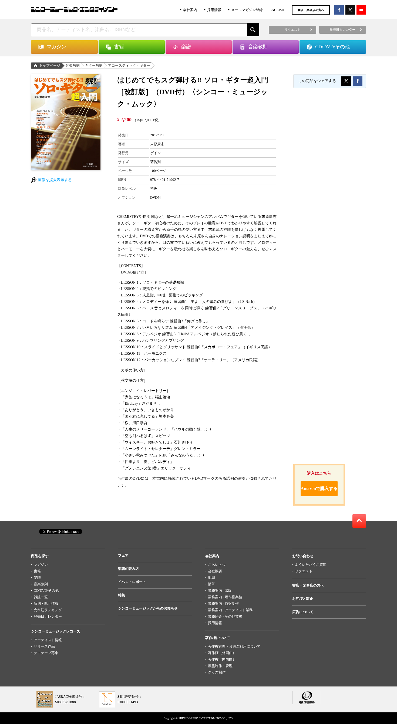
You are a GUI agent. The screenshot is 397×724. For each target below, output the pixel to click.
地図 (211, 578)
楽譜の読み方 (128, 569)
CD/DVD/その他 (46, 590)
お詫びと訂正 (302, 599)
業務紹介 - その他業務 (225, 616)
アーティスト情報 (48, 640)
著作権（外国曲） (222, 653)
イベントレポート (132, 582)
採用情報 (214, 10)
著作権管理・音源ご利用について (234, 646)
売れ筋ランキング (48, 610)
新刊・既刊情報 (46, 603)
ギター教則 (94, 65)
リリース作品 (44, 646)
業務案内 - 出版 (220, 590)
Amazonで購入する (319, 488)
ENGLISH (277, 10)
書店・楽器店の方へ (311, 10)
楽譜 (37, 578)
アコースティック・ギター (129, 65)
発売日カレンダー (48, 616)
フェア (123, 555)
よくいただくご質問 (311, 565)
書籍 (37, 571)
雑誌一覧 (41, 597)
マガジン (41, 565)
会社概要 (215, 571)
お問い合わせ (302, 556)
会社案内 (190, 10)
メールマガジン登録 (247, 10)
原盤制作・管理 (220, 666)
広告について (302, 612)
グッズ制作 (217, 672)
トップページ (49, 65)
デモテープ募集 (46, 653)
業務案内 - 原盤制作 (223, 603)
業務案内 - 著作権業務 (225, 597)
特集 (121, 595)
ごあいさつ (217, 565)
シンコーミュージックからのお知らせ (148, 608)
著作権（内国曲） (222, 659)
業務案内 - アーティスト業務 (230, 610)
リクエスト (303, 571)
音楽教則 (73, 65)
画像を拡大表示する (55, 180)
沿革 (211, 584)
